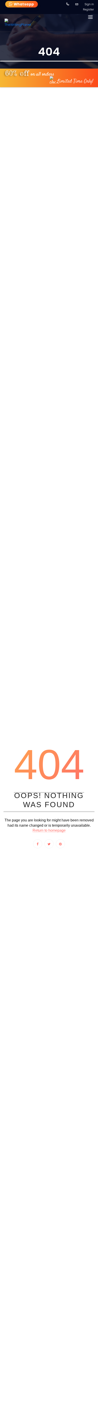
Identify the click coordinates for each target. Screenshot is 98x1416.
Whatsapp (24, 4)
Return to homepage (49, 830)
